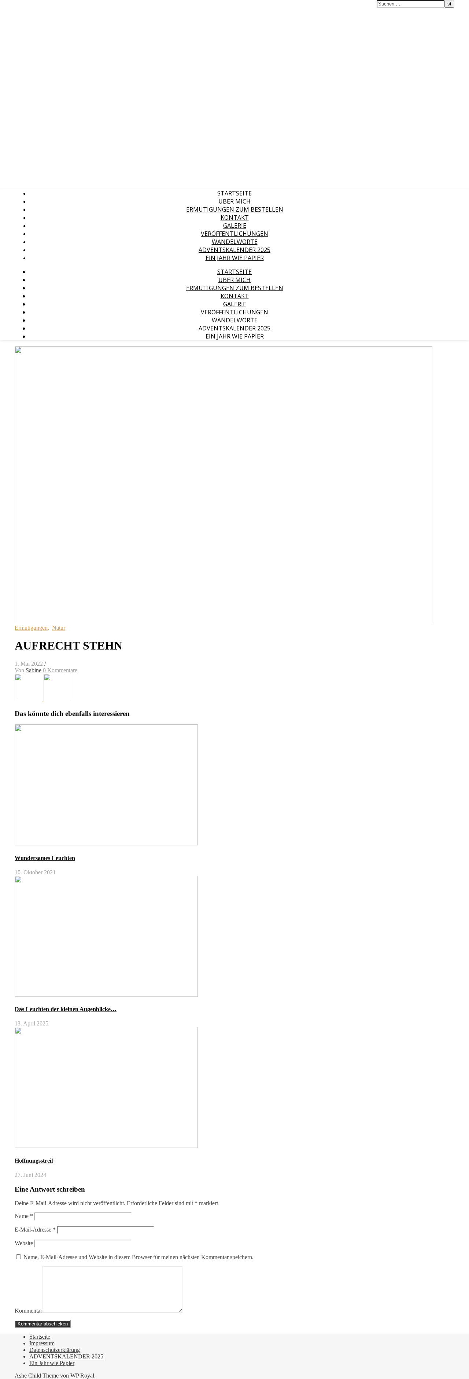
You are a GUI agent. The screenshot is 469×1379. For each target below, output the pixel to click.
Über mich (234, 201)
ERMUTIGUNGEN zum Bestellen (234, 209)
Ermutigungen (31, 628)
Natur (58, 628)
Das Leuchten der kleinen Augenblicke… (66, 1009)
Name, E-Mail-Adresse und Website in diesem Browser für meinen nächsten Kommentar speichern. (138, 1257)
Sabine (33, 670)
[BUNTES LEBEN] (29, 699)
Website (24, 1243)
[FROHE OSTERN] (57, 699)
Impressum (42, 1343)
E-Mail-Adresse (35, 1229)
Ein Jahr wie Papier (235, 258)
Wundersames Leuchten (45, 858)
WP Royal (82, 1375)
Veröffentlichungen (234, 234)
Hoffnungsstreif (34, 1160)
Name (24, 1216)
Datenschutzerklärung (54, 1350)
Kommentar (28, 1310)
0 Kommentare (60, 670)
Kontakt (235, 217)
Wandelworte (235, 242)
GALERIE (234, 226)
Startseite (234, 193)
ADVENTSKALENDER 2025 (234, 250)
